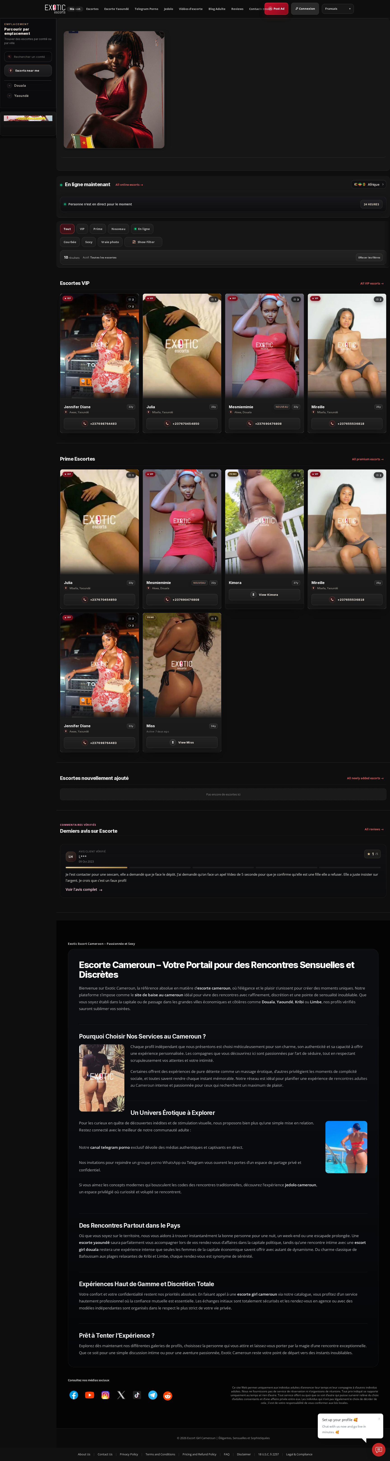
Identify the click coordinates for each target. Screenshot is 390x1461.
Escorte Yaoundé (116, 9)
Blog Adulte (217, 9)
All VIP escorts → (372, 283)
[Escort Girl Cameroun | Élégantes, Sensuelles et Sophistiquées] (55, 9)
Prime (97, 229)
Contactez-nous (260, 9)
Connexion (307, 9)
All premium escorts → (368, 459)
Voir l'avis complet (84, 889)
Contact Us (105, 1454)
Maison (75, 9)
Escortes (92, 9)
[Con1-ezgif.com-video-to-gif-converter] (28, 119)
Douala (20, 85)
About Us (84, 1454)
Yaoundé (21, 96)
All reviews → (374, 829)
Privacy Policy (129, 1454)
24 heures (371, 204)
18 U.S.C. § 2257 (268, 1454)
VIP (82, 229)
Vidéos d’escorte (191, 9)
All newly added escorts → (365, 778)
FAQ (227, 1454)
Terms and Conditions (160, 1454)
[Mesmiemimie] (264, 346)
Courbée (70, 242)
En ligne (144, 229)
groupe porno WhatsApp (159, 1162)
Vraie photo (110, 242)
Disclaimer (244, 1454)
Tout (67, 229)
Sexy (88, 242)
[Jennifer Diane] (99, 346)
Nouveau (118, 229)
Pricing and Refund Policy (199, 1454)
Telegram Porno (146, 9)
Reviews (237, 9)
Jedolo (168, 9)
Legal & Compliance (299, 1454)
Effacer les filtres (369, 257)
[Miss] (182, 665)
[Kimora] (264, 521)
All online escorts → (129, 185)
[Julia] (182, 346)
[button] (9, 85)
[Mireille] (347, 346)
